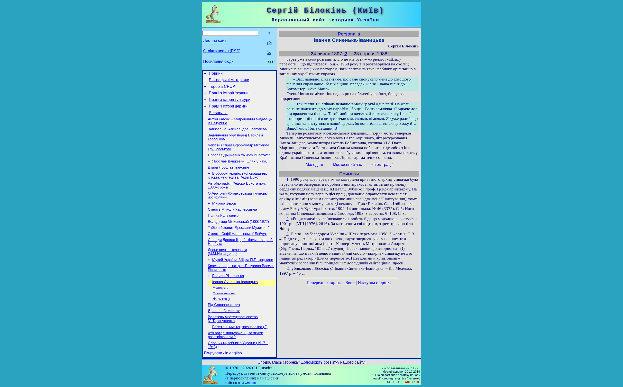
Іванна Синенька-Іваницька (235, 282)
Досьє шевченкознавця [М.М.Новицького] (227, 252)
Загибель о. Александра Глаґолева (237, 129)
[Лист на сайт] (269, 43)
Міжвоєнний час (224, 293)
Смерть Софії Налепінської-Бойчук (237, 234)
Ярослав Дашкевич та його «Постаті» (239, 155)
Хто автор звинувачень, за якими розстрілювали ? (235, 335)
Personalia (218, 113)
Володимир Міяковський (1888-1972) (238, 222)
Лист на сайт (214, 40)
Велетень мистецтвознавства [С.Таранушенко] (233, 319)
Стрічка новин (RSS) (221, 51)
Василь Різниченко (228, 276)
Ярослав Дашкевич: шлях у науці (240, 161)
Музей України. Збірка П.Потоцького (242, 260)
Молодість (220, 287)
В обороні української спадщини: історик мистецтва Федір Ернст (237, 175)
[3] (336, 128)
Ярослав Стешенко (224, 311)
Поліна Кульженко (223, 215)
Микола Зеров (224, 203)
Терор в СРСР (222, 86)
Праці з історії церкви (228, 106)
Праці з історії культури (229, 100)
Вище (350, 282)
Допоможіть (311, 362)
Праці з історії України (228, 93)
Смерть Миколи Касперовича (232, 209)
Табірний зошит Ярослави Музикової (238, 228)
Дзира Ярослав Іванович (228, 167)
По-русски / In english (223, 353)
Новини (216, 73)
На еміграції (221, 299)
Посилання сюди (218, 61)
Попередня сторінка (325, 282)
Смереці (251, 383)
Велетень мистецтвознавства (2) (239, 327)
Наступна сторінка (374, 282)
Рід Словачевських (224, 305)
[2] (345, 53)
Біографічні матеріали (229, 80)
